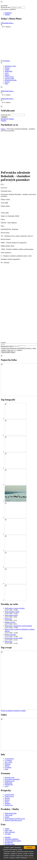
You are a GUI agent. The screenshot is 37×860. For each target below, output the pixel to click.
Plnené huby (9, 641)
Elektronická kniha (10, 80)
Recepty (7, 68)
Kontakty (8, 837)
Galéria (7, 69)
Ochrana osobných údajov (13, 841)
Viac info (30, 857)
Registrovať (4, 119)
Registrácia (8, 13)
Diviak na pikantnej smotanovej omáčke (13, 710)
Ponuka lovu (9, 805)
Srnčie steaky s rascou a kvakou (15, 608)
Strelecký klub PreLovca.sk (13, 820)
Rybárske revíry (10, 781)
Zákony (7, 75)
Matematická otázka (7, 346)
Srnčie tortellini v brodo (12, 612)
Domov (3, 129)
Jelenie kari (8, 619)
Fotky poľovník (10, 832)
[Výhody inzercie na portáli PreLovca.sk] (1, 356)
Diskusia (7, 803)
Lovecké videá (9, 78)
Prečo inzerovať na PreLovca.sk (15, 818)
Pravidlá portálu (10, 844)
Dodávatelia (8, 71)
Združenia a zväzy (10, 66)
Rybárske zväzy (10, 777)
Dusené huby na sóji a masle (13, 638)
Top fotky (8, 834)
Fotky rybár (8, 830)
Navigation (6, 61)
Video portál (8, 815)
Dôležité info (9, 784)
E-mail (3, 342)
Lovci (6, 73)
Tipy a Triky (8, 762)
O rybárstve (8, 760)
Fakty (6, 83)
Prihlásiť (7, 14)
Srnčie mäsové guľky (11, 615)
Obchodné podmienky (12, 839)
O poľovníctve (9, 758)
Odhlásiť (3, 120)
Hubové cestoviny (10, 634)
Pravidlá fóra (9, 842)
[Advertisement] (18, 44)
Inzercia (7, 82)
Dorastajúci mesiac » (8, 23)
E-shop (7, 817)
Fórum (7, 801)
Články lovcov (9, 76)
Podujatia (8, 764)
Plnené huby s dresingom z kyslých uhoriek (18, 626)
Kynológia (8, 767)
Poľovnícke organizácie (12, 779)
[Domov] (1, 2)
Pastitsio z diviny (10, 622)
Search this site (5, 7)
